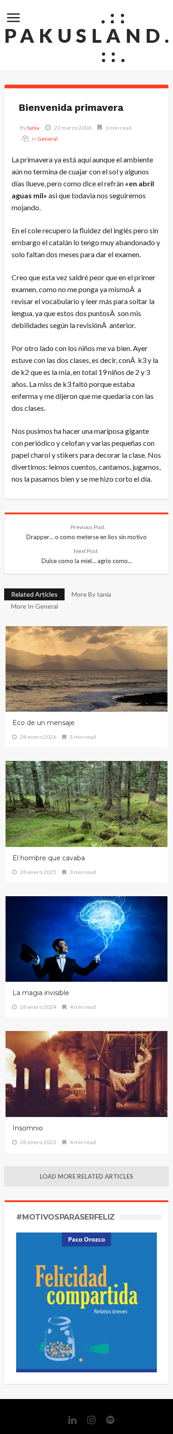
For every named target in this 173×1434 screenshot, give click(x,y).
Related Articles (34, 594)
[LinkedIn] (68, 1420)
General (47, 138)
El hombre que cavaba (48, 858)
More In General (34, 606)
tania (33, 127)
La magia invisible (40, 993)
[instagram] (86, 1420)
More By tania (91, 594)
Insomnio (27, 1128)
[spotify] (105, 1420)
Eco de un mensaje (43, 723)
